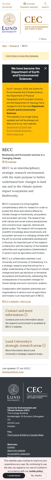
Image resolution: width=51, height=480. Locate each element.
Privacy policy (14, 457)
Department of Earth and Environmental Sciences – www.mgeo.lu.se (20, 131)
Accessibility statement (18, 454)
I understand (14, 475)
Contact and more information (19, 313)
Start (4, 46)
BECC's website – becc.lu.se (16, 301)
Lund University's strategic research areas (23, 343)
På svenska (10, 161)
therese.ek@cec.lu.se (13, 372)
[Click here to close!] (45, 68)
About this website (16, 450)
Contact (11, 447)
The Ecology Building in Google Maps (25, 435)
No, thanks (36, 475)
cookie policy (36, 471)
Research (14, 46)
